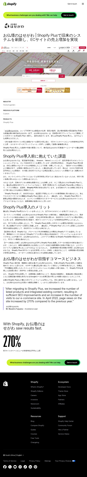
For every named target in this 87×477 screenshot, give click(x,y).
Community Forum (65, 425)
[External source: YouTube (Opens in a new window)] (15, 467)
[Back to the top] (5, 383)
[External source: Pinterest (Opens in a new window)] (35, 467)
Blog (32, 421)
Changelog (35, 442)
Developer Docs (64, 387)
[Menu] (82, 3)
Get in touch (72, 4)
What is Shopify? (37, 387)
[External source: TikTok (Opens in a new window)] (25, 467)
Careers (34, 395)
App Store (62, 395)
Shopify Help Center (66, 421)
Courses (34, 434)
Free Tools (35, 438)
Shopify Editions (37, 391)
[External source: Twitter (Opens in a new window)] (10, 467)
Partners (61, 400)
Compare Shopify (37, 425)
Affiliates (61, 404)
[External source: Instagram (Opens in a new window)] (20, 467)
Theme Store (63, 391)
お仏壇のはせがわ (11, 131)
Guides (33, 430)
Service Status (63, 434)
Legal (23, 461)
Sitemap (47, 461)
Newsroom (35, 404)
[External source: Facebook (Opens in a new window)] (5, 467)
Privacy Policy (34, 461)
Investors (34, 400)
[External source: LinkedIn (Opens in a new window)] (30, 467)
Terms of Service (9, 461)
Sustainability (36, 408)
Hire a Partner (63, 430)
